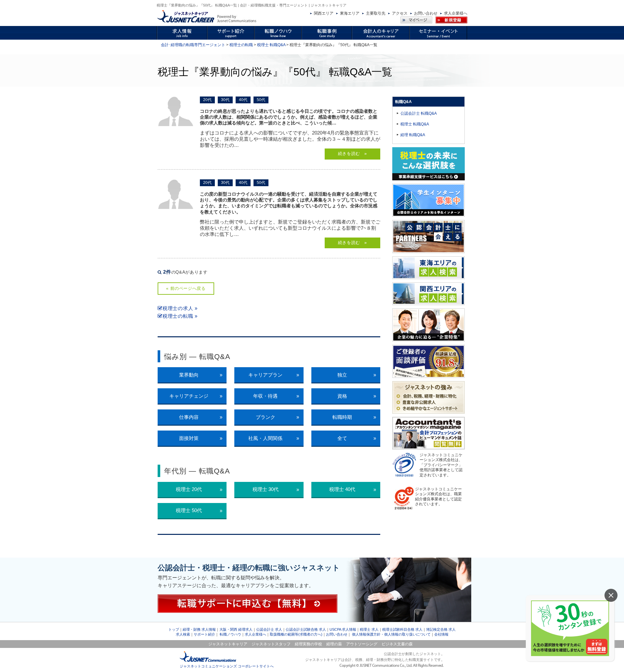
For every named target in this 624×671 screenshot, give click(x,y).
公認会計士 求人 (269, 629)
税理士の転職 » (180, 316)
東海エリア (349, 13)
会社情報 (441, 634)
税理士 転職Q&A (271, 45)
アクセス (400, 13)
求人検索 (183, 634)
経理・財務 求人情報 (199, 629)
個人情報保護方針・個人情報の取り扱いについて (391, 634)
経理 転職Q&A (412, 135)
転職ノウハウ (230, 634)
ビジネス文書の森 (397, 644)
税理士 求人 (369, 629)
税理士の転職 (241, 45)
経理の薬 (334, 644)
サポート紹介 (204, 634)
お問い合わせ (425, 13)
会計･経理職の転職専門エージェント (193, 45)
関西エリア (323, 13)
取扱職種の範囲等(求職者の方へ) (296, 634)
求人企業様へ (455, 13)
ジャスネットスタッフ (271, 644)
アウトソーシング (361, 644)
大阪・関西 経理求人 (236, 629)
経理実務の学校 (308, 644)
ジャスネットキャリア (227, 644)
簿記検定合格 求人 (441, 629)
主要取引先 (375, 13)
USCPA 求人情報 (343, 629)
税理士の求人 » (180, 308)
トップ (173, 629)
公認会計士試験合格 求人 (306, 629)
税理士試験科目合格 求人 (402, 629)
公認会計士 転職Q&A (418, 113)
